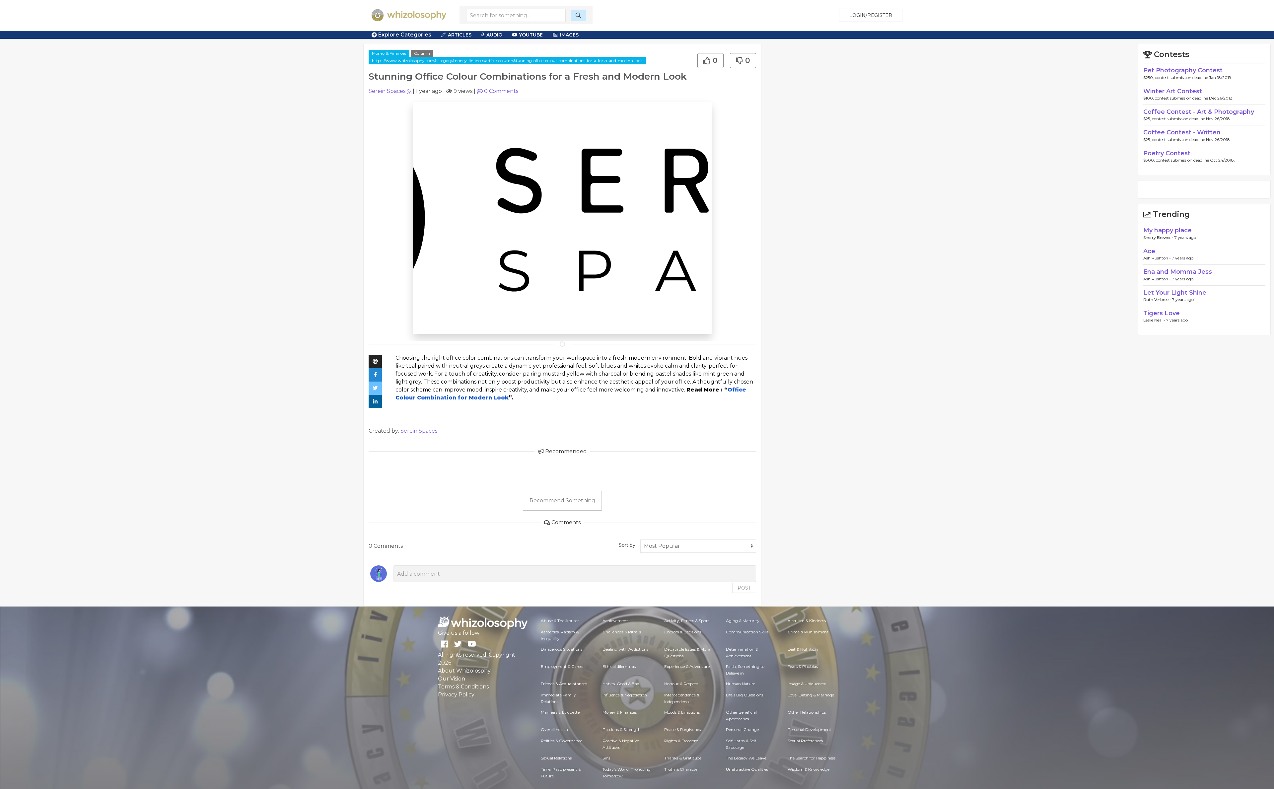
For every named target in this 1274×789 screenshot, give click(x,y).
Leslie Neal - (1154, 320)
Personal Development (809, 729)
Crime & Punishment (808, 631)
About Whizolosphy (464, 671)
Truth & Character (681, 769)
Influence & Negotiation (624, 694)
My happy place (1167, 230)
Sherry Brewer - (1158, 237)
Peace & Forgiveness (683, 729)
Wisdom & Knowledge (808, 769)
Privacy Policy (456, 694)
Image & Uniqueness (807, 683)
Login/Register (870, 15)
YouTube (531, 35)
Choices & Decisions (682, 631)
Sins (606, 757)
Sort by (627, 545)
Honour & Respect (681, 683)
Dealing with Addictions (625, 649)
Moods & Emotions (682, 712)
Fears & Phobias (803, 666)
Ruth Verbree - (1157, 299)
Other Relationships (807, 712)
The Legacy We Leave (746, 757)
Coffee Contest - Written (1182, 132)
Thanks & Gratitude (682, 757)
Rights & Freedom (681, 740)
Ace (1149, 251)
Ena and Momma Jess (1177, 271)
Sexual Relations (556, 757)
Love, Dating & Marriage (811, 694)
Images (569, 35)
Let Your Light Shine (1174, 292)
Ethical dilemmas (619, 666)
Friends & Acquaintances (564, 683)
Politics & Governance (561, 740)
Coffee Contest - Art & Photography (1198, 111)
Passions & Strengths (622, 729)
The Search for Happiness (811, 757)
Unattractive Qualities (747, 769)
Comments (501, 91)
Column (422, 53)
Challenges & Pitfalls (621, 631)
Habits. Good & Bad (620, 683)
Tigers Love (1161, 313)
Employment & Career (562, 666)
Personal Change (742, 729)
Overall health (554, 729)
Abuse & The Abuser (560, 620)
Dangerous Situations (561, 649)
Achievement (615, 620)
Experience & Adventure (687, 666)
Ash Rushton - (1157, 257)
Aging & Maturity (742, 620)
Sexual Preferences (805, 740)
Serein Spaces (387, 91)
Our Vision (451, 679)
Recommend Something (562, 500)
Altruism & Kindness (807, 620)
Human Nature (740, 683)
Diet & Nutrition (803, 649)
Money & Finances (389, 53)
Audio (494, 35)
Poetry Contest (1166, 153)
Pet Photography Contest (1183, 70)
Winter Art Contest (1172, 91)
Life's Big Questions (744, 694)
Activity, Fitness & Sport (686, 620)
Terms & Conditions (463, 686)
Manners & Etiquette (560, 712)
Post (744, 588)
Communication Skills (747, 631)
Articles (459, 35)
